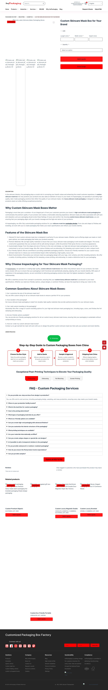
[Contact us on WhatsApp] (104, 343)
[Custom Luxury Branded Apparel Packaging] (91, 494)
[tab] (31, 378)
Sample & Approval (66, 354)
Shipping (43, 615)
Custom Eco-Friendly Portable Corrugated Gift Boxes (40, 613)
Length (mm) (65, 36)
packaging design (71, 223)
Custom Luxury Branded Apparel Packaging (88, 508)
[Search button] (43, 3)
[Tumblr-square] (29, 645)
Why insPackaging (51, 9)
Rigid (17, 511)
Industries (23, 9)
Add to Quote (42, 354)
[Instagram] (15, 645)
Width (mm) (79, 36)
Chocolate (58, 511)
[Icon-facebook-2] (11, 645)
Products (14, 9)
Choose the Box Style (18, 354)
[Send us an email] (104, 347)
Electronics (8, 511)
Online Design (81, 66)
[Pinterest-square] (24, 645)
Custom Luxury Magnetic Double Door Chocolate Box (66, 508)
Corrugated (33, 615)
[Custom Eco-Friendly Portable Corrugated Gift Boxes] (41, 546)
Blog (61, 9)
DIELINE (41, 9)
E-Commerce (72, 511)
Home (7, 9)
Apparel (82, 511)
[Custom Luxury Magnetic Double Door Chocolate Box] (66, 494)
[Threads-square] (20, 645)
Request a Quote (88, 9)
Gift (14, 511)
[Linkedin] (6, 645)
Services (33, 9)
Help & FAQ (98, 9)
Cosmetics (65, 511)
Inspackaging (11, 269)
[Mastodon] (33, 645)
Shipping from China (89, 354)
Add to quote (81, 59)
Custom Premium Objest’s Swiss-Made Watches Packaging (14, 508)
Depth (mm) (93, 36)
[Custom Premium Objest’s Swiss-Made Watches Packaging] (16, 494)
